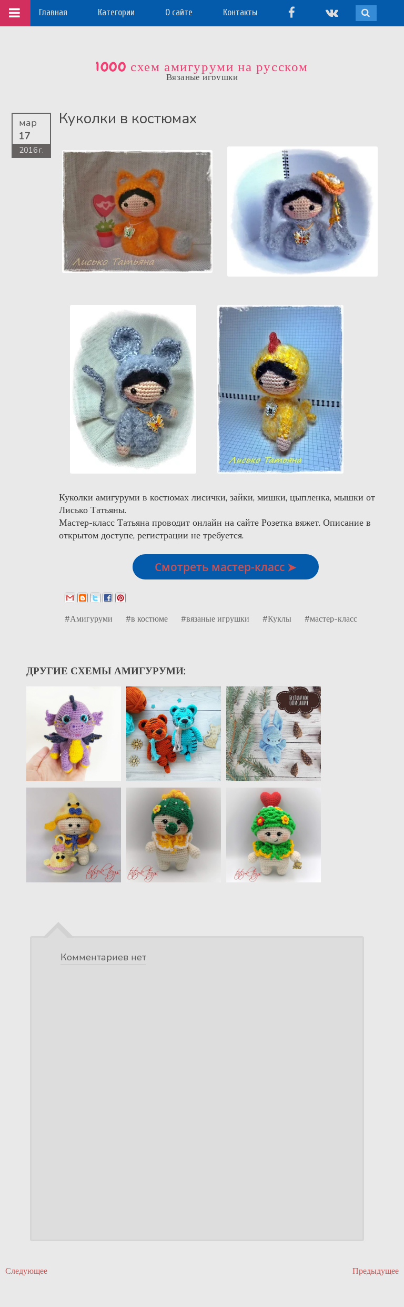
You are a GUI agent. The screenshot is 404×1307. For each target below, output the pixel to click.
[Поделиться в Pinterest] (120, 598)
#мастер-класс (331, 618)
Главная (53, 12)
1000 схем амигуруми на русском (202, 66)
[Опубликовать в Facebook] (108, 598)
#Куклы (276, 618)
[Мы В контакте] (332, 12)
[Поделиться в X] (95, 598)
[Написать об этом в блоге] (82, 598)
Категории (116, 12)
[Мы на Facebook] (291, 12)
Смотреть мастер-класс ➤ (226, 566)
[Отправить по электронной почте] (70, 598)
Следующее (26, 1270)
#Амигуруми (89, 618)
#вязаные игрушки (215, 618)
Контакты (240, 12)
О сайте (179, 12)
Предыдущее (375, 1270)
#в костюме (147, 618)
